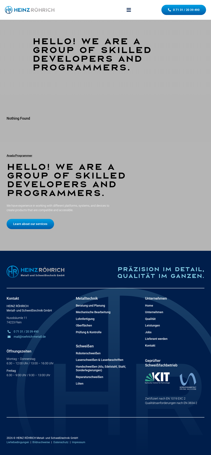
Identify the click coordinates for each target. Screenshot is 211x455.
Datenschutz (61, 442)
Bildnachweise (41, 442)
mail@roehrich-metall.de (30, 336)
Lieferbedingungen (18, 442)
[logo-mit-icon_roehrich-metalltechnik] (29, 7)
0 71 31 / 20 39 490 (26, 331)
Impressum (78, 442)
